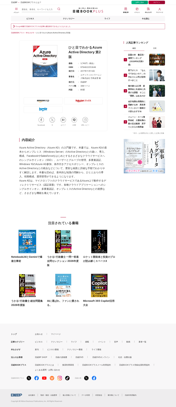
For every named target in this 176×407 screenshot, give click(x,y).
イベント (102, 342)
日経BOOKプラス (17, 33)
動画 (128, 342)
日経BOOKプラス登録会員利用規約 (134, 365)
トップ (14, 334)
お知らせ (39, 334)
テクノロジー (69, 18)
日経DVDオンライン (101, 357)
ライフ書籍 (96, 349)
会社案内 (31, 395)
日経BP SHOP (41, 357)
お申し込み (140, 2)
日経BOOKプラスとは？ (30, 2)
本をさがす (30, 33)
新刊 (37, 349)
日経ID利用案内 (130, 395)
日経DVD (79, 357)
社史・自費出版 (125, 357)
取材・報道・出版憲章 (49, 395)
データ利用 (86, 395)
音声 (116, 342)
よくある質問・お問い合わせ (47, 370)
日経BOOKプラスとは (44, 365)
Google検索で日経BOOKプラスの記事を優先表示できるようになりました (43, 26)
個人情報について (69, 395)
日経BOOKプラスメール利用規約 (96, 365)
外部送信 (98, 395)
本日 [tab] (134, 48)
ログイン (156, 2)
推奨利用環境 (68, 365)
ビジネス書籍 (53, 349)
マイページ (56, 334)
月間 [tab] (154, 48)
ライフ (107, 18)
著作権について (113, 395)
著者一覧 (142, 342)
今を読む (146, 18)
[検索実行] (58, 9)
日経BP (14, 2)
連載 (87, 342)
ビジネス (30, 18)
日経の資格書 (61, 357)
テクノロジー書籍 (74, 349)
